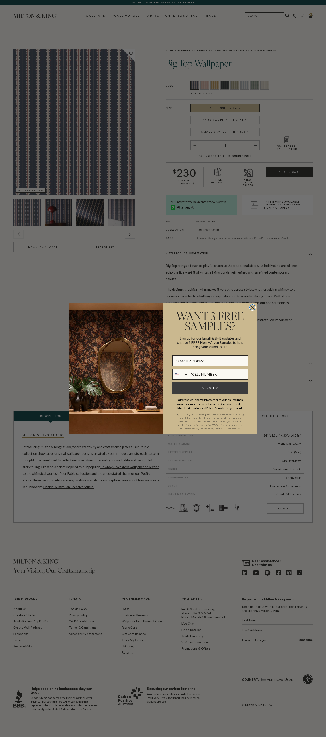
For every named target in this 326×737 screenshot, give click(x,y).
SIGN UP (210, 388)
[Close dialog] (252, 307)
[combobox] (181, 374)
